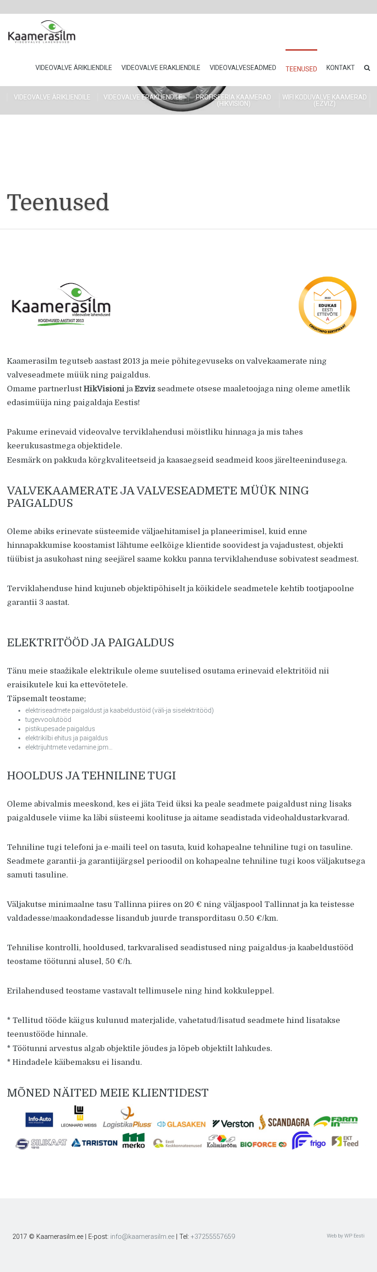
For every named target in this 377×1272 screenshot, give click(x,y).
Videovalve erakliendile (160, 67)
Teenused (301, 69)
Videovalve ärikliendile (73, 67)
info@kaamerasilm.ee (142, 1237)
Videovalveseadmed (243, 67)
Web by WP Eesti (346, 1236)
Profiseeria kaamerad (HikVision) (233, 100)
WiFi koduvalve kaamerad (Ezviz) (324, 100)
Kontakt (340, 67)
